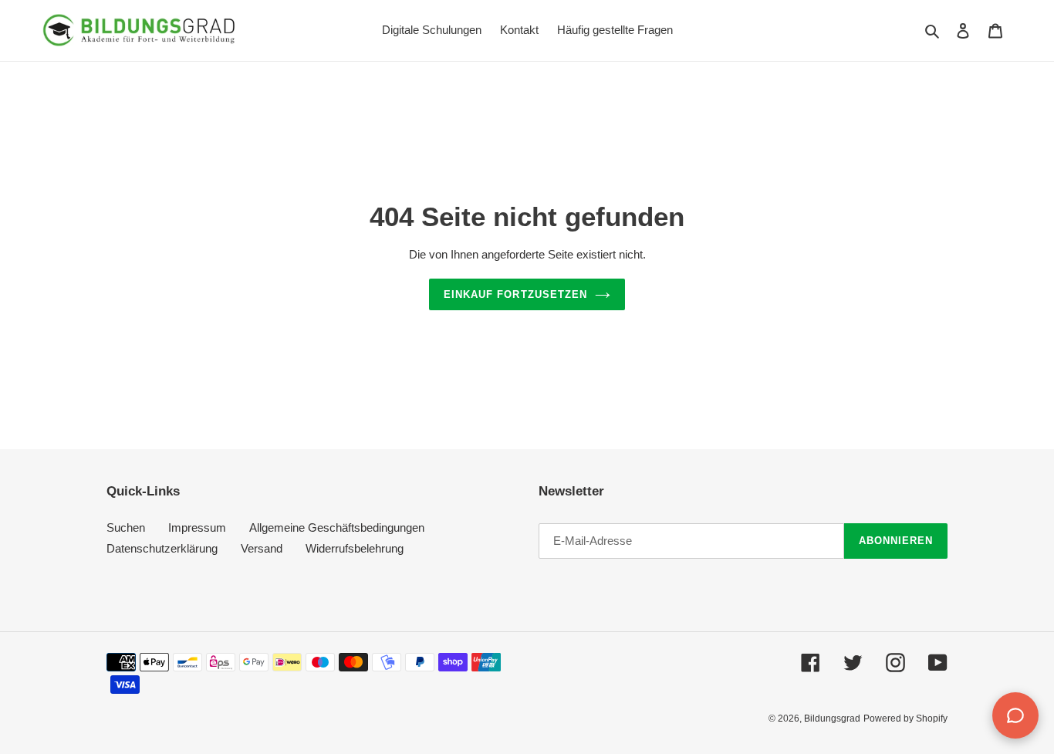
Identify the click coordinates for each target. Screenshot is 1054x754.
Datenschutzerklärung (162, 548)
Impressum (197, 527)
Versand (261, 548)
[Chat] (1015, 715)
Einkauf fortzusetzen (515, 294)
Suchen (125, 527)
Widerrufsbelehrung (355, 548)
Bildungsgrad (832, 718)
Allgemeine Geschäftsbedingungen (336, 527)
